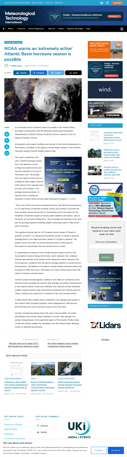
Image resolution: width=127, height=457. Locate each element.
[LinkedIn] (6, 134)
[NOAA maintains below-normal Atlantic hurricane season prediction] (70, 368)
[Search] (121, 29)
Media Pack (59, 3)
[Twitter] (6, 146)
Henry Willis (17, 66)
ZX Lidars (105, 339)
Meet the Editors (37, 3)
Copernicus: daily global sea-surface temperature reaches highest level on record (16, 386)
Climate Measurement (13, 42)
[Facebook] (6, 140)
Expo (88, 28)
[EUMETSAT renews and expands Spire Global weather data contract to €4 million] (94, 153)
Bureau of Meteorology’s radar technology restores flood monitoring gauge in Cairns (43, 386)
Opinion (51, 28)
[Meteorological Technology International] (19, 16)
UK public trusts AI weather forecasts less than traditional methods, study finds (113, 171)
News (10, 28)
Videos (61, 28)
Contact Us (49, 3)
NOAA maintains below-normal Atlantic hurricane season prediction (70, 385)
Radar (33, 378)
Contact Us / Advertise (13, 424)
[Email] (6, 153)
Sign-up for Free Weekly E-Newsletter (17, 3)
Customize (99, 450)
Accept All (115, 450)
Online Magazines (36, 28)
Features (21, 28)
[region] (63, 448)
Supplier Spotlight (75, 28)
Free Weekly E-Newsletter (14, 438)
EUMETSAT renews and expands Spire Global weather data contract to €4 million (112, 153)
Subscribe (117, 3)
